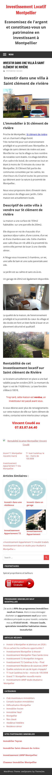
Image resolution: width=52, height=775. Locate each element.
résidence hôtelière (15, 722)
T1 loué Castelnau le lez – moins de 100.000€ (35, 456)
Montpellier (11, 715)
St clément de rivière (37, 134)
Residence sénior (14, 726)
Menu (11, 54)
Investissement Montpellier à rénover (23, 651)
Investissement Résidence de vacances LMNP (27, 665)
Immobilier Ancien (14, 71)
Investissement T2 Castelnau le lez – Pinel (25, 662)
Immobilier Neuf (13, 712)
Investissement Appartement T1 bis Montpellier (12, 466)
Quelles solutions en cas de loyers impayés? (26, 669)
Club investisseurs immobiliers (20, 698)
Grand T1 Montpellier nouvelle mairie (12, 454)
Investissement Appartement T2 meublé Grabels (26, 542)
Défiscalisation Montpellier (18, 705)
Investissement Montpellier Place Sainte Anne (27, 655)
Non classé (11, 719)
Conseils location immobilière (20, 701)
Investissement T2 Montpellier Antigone (24, 658)
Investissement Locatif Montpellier (26, 9)
